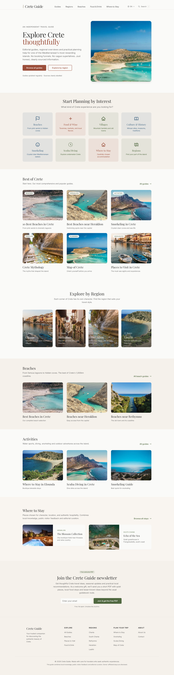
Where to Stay (112, 6)
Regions (69, 6)
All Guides (68, 632)
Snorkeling (118, 637)
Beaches (81, 6)
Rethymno (93, 641)
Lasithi (91, 649)
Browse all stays (141, 518)
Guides (57, 6)
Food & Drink (96, 6)
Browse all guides (34, 68)
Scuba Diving (119, 641)
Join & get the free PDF (107, 601)
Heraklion (92, 645)
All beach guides (141, 376)
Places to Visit (69, 641)
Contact (141, 637)
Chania (91, 632)
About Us (141, 632)
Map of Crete (119, 645)
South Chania (94, 637)
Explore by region (60, 68)
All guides (144, 184)
